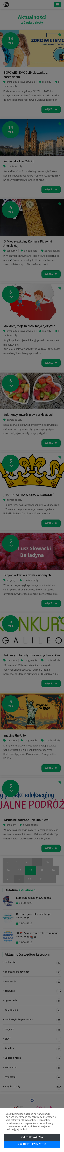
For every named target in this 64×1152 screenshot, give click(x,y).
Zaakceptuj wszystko (32, 1144)
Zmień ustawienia (32, 1137)
